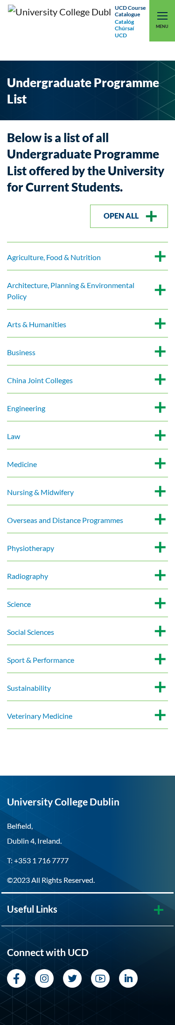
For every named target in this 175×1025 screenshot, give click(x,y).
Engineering (26, 408)
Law (13, 436)
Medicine (22, 464)
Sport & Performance (40, 659)
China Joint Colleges (40, 380)
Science (19, 603)
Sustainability (29, 687)
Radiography (27, 575)
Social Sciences (30, 631)
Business (21, 352)
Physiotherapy (30, 547)
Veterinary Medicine (39, 715)
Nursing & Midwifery (40, 492)
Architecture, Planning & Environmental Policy (70, 291)
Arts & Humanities (36, 324)
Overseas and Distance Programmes (65, 520)
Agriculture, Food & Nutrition (54, 257)
